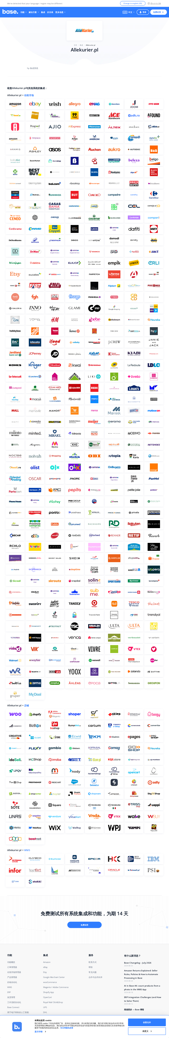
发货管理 (11, 997)
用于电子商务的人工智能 (18, 1012)
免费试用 (157, 12)
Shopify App (48, 992)
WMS (27, 850)
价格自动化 (12, 982)
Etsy (45, 972)
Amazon (46, 962)
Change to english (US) (132, 3)
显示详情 (39, 1031)
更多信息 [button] (59, 12)
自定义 (145, 1031)
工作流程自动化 (14, 1002)
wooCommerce (50, 982)
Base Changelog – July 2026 (137, 962)
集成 (43, 12)
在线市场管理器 (14, 972)
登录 (144, 12)
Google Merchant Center (54, 977)
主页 (75, 45)
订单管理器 (12, 967)
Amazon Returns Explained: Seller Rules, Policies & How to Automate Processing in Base (141, 974)
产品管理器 (12, 977)
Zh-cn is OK (156, 3)
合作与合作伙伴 (95, 977)
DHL (45, 1012)
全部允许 (147, 1022)
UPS (45, 1007)
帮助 (91, 967)
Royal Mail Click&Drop (53, 1002)
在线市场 (29, 95)
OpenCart (47, 997)
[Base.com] (10, 12)
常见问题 (92, 972)
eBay (45, 967)
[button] (129, 12)
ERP (9, 992)
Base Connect (13, 1007)
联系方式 (92, 962)
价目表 (50, 12)
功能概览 (11, 962)
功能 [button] (22, 12)
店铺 (26, 705)
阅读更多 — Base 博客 (134, 1009)
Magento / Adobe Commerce (56, 987)
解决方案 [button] (33, 12)
